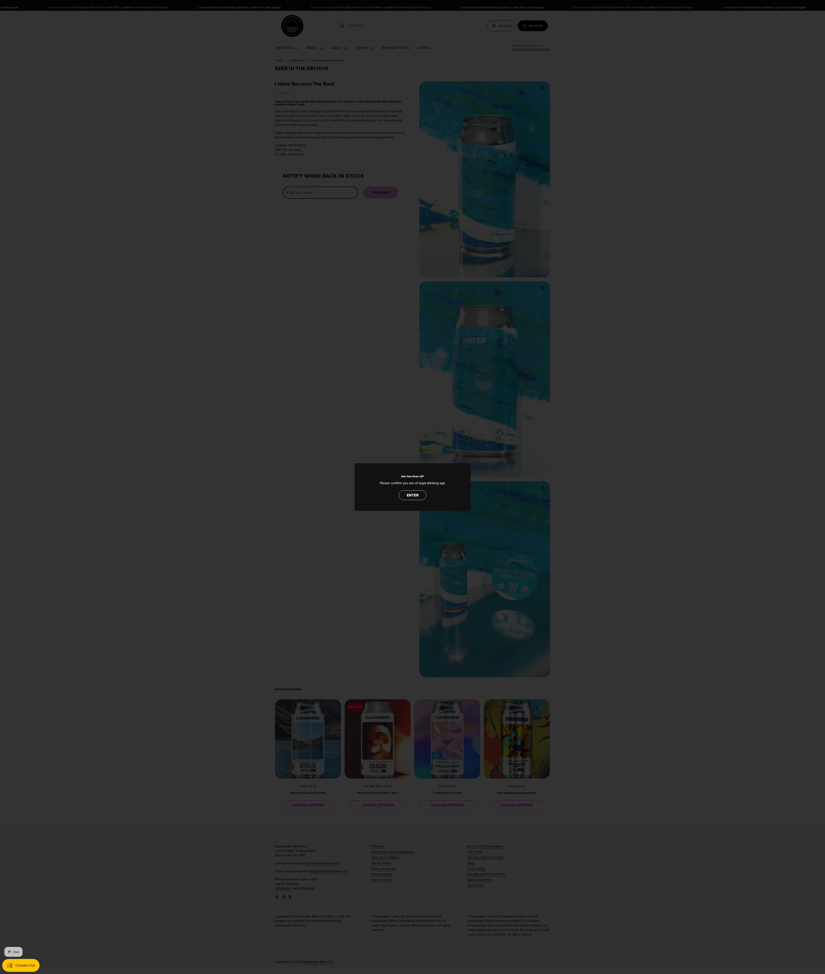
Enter (413, 495)
